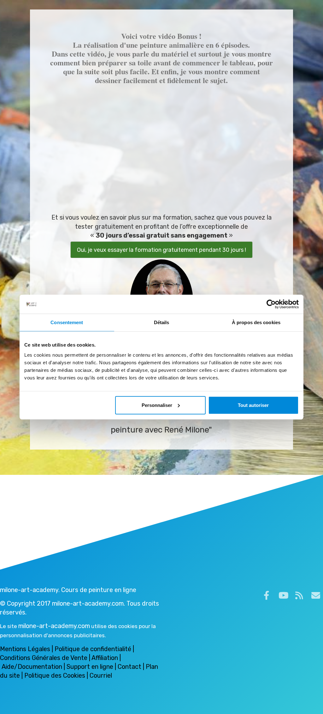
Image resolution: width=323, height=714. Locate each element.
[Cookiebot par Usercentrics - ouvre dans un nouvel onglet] (271, 304)
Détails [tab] (161, 322)
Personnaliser (157, 405)
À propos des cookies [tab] (256, 322)
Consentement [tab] (66, 322)
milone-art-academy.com (54, 626)
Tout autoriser (253, 405)
